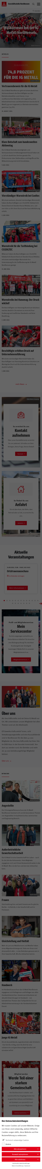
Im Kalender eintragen (16, 576)
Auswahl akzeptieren (20, 1154)
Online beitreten (20, 1112)
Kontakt (20, 454)
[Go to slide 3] (9, 600)
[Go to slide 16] (18, 603)
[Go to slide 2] (7, 600)
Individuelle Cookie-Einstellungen (21, 1163)
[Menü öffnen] (38, 4)
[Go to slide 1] (4, 600)
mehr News (20, 384)
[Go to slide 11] (32, 600)
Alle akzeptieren (20, 1149)
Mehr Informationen (16, 588)
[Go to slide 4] (12, 600)
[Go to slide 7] (21, 600)
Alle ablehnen (20, 1159)
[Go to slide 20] (29, 603)
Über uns (5, 760)
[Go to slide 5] (15, 600)
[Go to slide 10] (29, 600)
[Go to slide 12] (35, 600)
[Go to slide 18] (23, 603)
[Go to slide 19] (26, 603)
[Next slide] (40, 603)
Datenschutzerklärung (17, 1166)
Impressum (27, 1166)
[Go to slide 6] (18, 600)
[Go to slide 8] (23, 600)
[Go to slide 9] (26, 600)
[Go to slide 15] (15, 603)
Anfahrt (20, 523)
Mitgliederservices (20, 659)
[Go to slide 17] (21, 603)
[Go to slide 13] (37, 600)
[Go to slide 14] (12, 603)
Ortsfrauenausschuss (17, 571)
